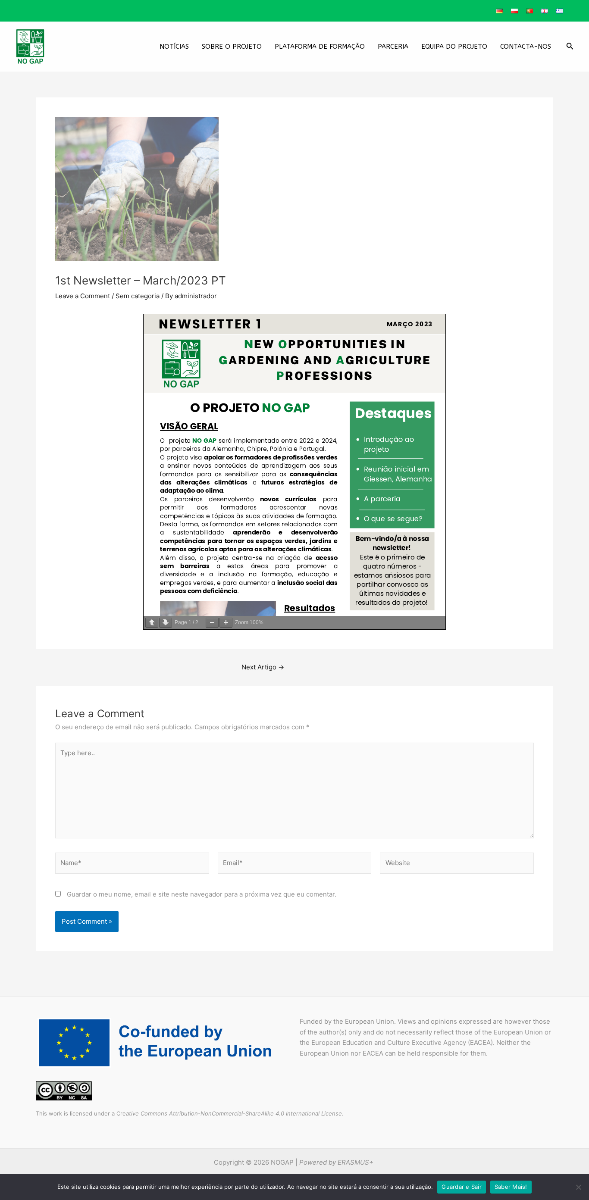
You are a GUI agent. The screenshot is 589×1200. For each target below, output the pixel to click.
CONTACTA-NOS (525, 46)
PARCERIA (393, 46)
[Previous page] (151, 623)
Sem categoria (138, 296)
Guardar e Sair (462, 1186)
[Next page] (165, 623)
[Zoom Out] (212, 623)
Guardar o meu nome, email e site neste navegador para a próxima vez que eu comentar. (201, 894)
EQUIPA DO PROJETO (454, 46)
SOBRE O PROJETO (232, 46)
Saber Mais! (511, 1186)
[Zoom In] (225, 623)
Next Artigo (262, 667)
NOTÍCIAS (174, 46)
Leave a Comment (82, 296)
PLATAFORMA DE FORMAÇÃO (320, 46)
